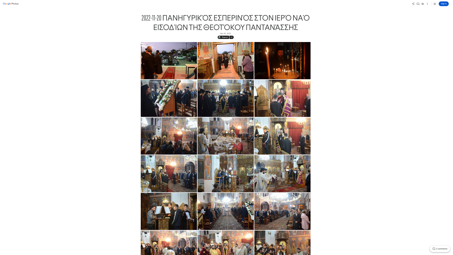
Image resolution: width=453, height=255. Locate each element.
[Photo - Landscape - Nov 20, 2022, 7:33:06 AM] (169, 98)
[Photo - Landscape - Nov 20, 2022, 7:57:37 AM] (225, 136)
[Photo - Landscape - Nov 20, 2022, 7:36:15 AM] (282, 98)
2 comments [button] (441, 249)
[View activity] (418, 3)
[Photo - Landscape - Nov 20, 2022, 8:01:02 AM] (169, 173)
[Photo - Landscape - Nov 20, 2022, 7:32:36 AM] (225, 60)
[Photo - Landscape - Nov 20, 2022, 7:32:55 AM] (282, 60)
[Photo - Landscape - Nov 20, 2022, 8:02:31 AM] (225, 173)
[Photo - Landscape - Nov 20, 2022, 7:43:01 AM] (169, 136)
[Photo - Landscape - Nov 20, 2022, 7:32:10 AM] (169, 60)
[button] (434, 4)
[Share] (413, 3)
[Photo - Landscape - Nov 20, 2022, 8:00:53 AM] (282, 136)
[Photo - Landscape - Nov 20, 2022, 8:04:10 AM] (225, 211)
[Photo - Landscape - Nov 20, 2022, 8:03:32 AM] (169, 211)
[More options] (427, 3)
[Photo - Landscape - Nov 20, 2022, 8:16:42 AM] (282, 211)
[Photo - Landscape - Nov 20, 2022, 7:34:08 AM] (225, 98)
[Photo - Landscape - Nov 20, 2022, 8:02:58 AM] (282, 173)
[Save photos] (422, 3)
